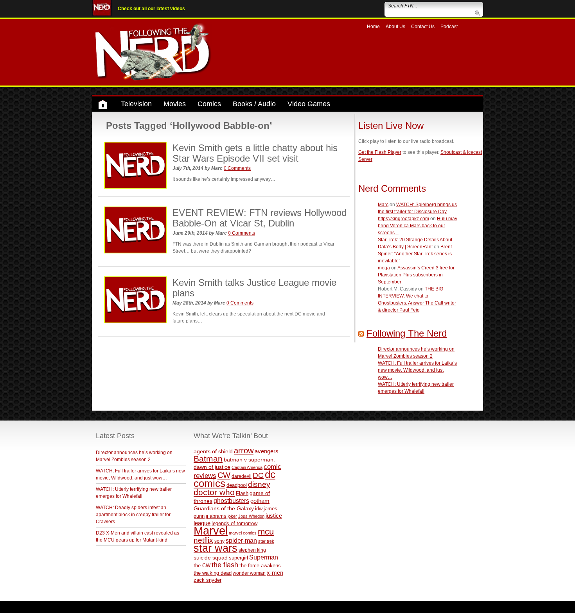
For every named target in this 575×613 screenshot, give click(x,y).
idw (258, 508)
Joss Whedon (251, 516)
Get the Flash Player (379, 152)
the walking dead (213, 573)
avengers (267, 451)
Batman (208, 458)
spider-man (241, 540)
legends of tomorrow (234, 523)
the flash (225, 565)
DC (258, 475)
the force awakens (260, 565)
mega (384, 268)
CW (223, 475)
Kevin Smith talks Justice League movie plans (254, 287)
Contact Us (423, 26)
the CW (202, 565)
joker (232, 516)
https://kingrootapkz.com (403, 218)
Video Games (309, 103)
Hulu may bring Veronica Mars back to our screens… (417, 225)
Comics (209, 103)
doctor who (214, 492)
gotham (260, 501)
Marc (383, 204)
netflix (203, 540)
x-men (275, 572)
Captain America (247, 467)
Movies (175, 103)
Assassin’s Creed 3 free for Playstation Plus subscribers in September (416, 275)
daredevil (242, 476)
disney (259, 484)
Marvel (211, 530)
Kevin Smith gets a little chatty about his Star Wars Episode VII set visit (255, 153)
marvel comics (243, 533)
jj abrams (216, 516)
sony (219, 541)
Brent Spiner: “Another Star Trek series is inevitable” (415, 254)
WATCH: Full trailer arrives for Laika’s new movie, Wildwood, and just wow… (417, 370)
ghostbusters (231, 500)
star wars (215, 548)
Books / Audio (254, 103)
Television (136, 103)
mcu (266, 531)
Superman (263, 557)
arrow (243, 450)
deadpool (236, 485)
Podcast (449, 26)
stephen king (252, 549)
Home (373, 26)
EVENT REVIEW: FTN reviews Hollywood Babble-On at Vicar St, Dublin (259, 217)
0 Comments (237, 168)
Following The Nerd (407, 333)
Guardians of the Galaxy (224, 508)
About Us (395, 26)
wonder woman (249, 573)
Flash (242, 493)
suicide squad (211, 558)
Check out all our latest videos (151, 8)
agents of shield (213, 451)
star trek (266, 541)
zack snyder (207, 580)
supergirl (238, 558)
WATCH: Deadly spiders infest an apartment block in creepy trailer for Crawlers (133, 514)
